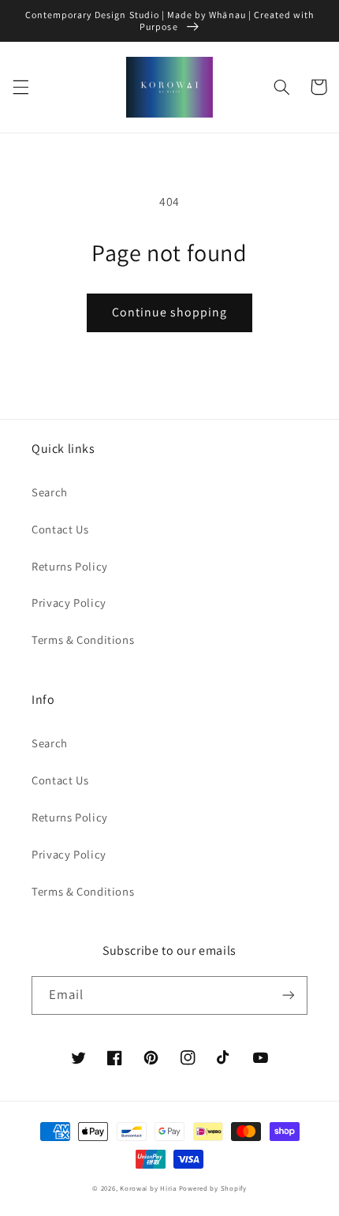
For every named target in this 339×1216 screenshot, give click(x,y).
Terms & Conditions (83, 639)
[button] (20, 87)
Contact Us (60, 529)
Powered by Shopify (213, 1188)
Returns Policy (70, 566)
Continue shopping (170, 312)
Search (50, 492)
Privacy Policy (69, 602)
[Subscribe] (288, 995)
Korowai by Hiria (148, 1188)
